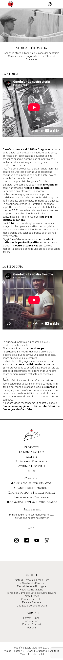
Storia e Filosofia (31, 466)
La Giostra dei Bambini (31, 583)
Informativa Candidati (31, 497)
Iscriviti (31, 527)
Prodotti (31, 447)
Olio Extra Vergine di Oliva (31, 606)
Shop (31, 471)
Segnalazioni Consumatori (31, 483)
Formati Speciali (31, 624)
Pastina (31, 627)
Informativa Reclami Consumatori (32, 502)
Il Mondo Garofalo (31, 461)
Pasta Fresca (31, 596)
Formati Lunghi (31, 618)
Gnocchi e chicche (31, 599)
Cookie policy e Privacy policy (31, 493)
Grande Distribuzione (31, 488)
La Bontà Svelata (31, 452)
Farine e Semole (31, 602)
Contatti (32, 478)
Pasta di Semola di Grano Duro (31, 580)
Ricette (31, 457)
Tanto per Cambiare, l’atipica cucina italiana (31, 593)
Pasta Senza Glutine (31, 589)
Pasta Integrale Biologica (31, 586)
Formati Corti (31, 621)
